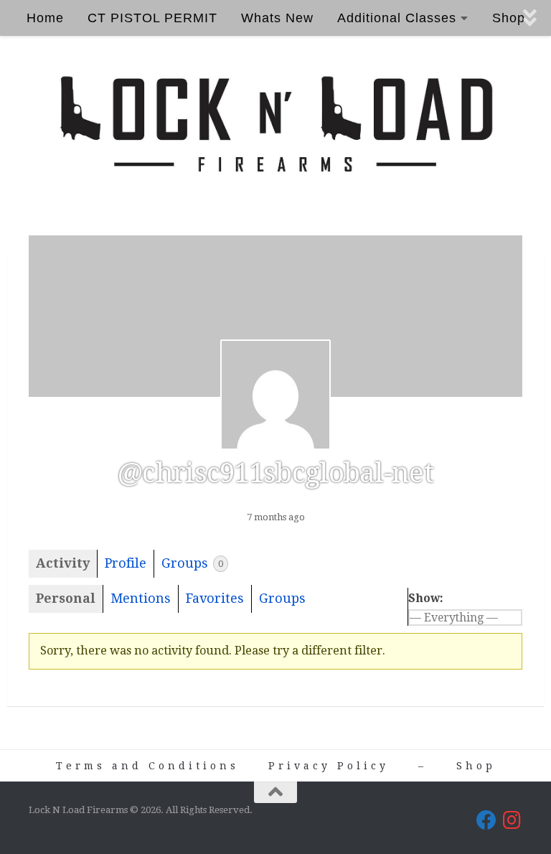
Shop (476, 765)
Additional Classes (396, 18)
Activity (63, 563)
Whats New (277, 18)
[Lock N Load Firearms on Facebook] (486, 820)
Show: (425, 598)
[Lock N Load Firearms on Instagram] (512, 820)
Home (45, 18)
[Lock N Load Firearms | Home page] (275, 125)
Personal (65, 598)
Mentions (140, 598)
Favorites (215, 598)
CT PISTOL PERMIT (152, 18)
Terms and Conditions (147, 765)
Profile (125, 563)
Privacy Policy (328, 765)
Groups (192, 563)
